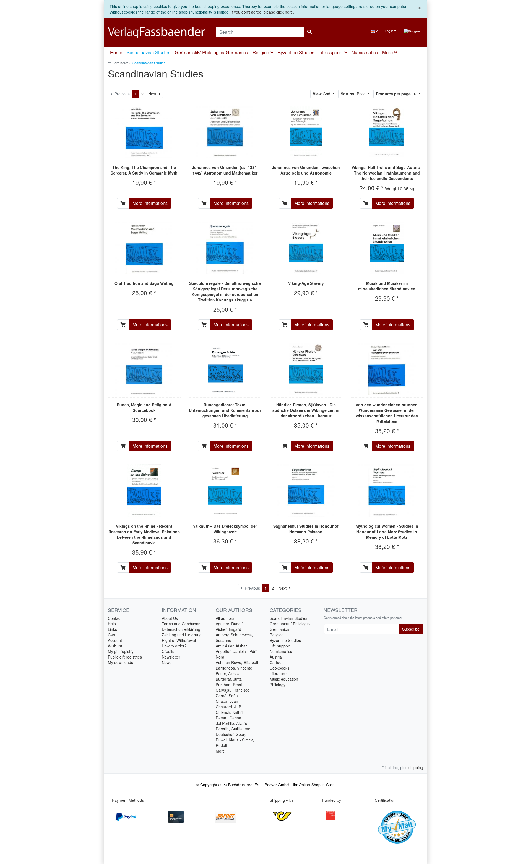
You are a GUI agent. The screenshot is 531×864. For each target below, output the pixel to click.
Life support (331, 52)
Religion (261, 52)
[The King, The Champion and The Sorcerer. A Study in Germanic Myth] (144, 132)
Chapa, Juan (227, 701)
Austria (276, 657)
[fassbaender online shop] (157, 32)
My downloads (120, 662)
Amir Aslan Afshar (231, 646)
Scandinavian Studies (148, 52)
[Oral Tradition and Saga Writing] (144, 248)
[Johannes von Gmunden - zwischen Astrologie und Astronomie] (306, 132)
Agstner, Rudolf (229, 623)
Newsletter (171, 657)
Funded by (331, 800)
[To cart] (123, 203)
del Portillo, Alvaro (231, 723)
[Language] (374, 31)
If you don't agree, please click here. (262, 12)
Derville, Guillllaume (233, 729)
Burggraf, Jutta (229, 679)
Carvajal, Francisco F (234, 690)
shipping (415, 767)
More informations (150, 203)
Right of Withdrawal (179, 640)
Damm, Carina (228, 717)
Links (112, 629)
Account (115, 640)
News (166, 662)
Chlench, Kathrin (230, 712)
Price (354, 94)
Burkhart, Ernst (229, 684)
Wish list (115, 646)
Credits (168, 651)
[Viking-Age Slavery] (306, 248)
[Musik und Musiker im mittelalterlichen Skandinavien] (387, 248)
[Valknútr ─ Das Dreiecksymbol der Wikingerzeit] (225, 490)
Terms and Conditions (181, 623)
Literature (278, 673)
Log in (389, 30)
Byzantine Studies (296, 52)
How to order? (174, 646)
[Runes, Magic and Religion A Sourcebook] (144, 369)
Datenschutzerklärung (181, 629)
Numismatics (365, 52)
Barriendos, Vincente (234, 668)
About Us (170, 618)
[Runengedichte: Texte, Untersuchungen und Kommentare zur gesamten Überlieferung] (225, 369)
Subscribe (411, 629)
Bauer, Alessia (228, 673)
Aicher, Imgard (228, 629)
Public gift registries (125, 657)
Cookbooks (279, 668)
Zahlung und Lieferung (182, 634)
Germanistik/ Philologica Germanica (211, 52)
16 (396, 94)
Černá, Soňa (227, 695)
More (220, 751)
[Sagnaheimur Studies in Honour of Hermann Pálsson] (306, 490)
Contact (114, 618)
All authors (225, 618)
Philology (277, 684)
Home (116, 52)
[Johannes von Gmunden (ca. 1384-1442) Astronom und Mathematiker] (225, 132)
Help (112, 623)
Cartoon (277, 662)
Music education (284, 679)
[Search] (309, 32)
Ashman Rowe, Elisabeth (237, 662)
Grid (322, 94)
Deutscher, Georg (231, 734)
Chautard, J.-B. (229, 706)
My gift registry (121, 651)
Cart (111, 634)
